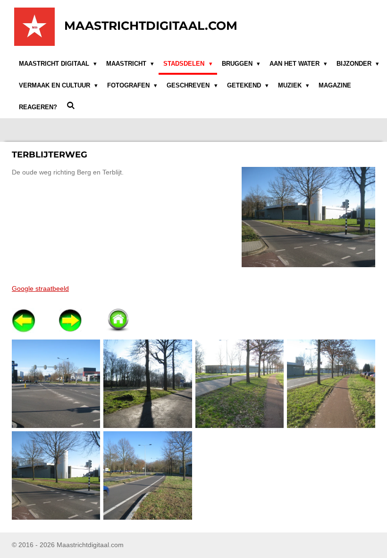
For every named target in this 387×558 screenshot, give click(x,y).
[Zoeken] (71, 105)
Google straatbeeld (40, 288)
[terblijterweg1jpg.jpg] (56, 383)
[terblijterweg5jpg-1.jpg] (56, 476)
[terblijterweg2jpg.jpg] (148, 383)
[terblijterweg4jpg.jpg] (331, 383)
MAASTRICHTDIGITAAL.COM (150, 25)
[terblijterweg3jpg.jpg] (239, 383)
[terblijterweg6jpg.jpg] (148, 476)
